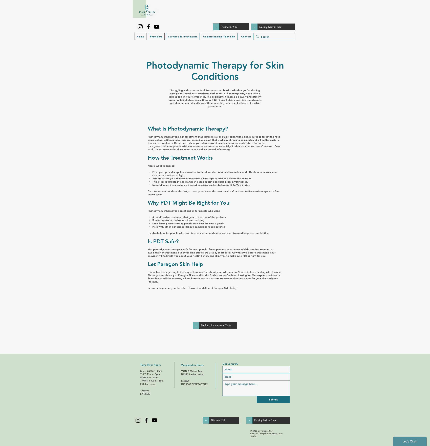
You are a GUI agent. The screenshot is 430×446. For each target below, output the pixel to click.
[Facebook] (148, 27)
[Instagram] (140, 27)
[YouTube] (156, 27)
